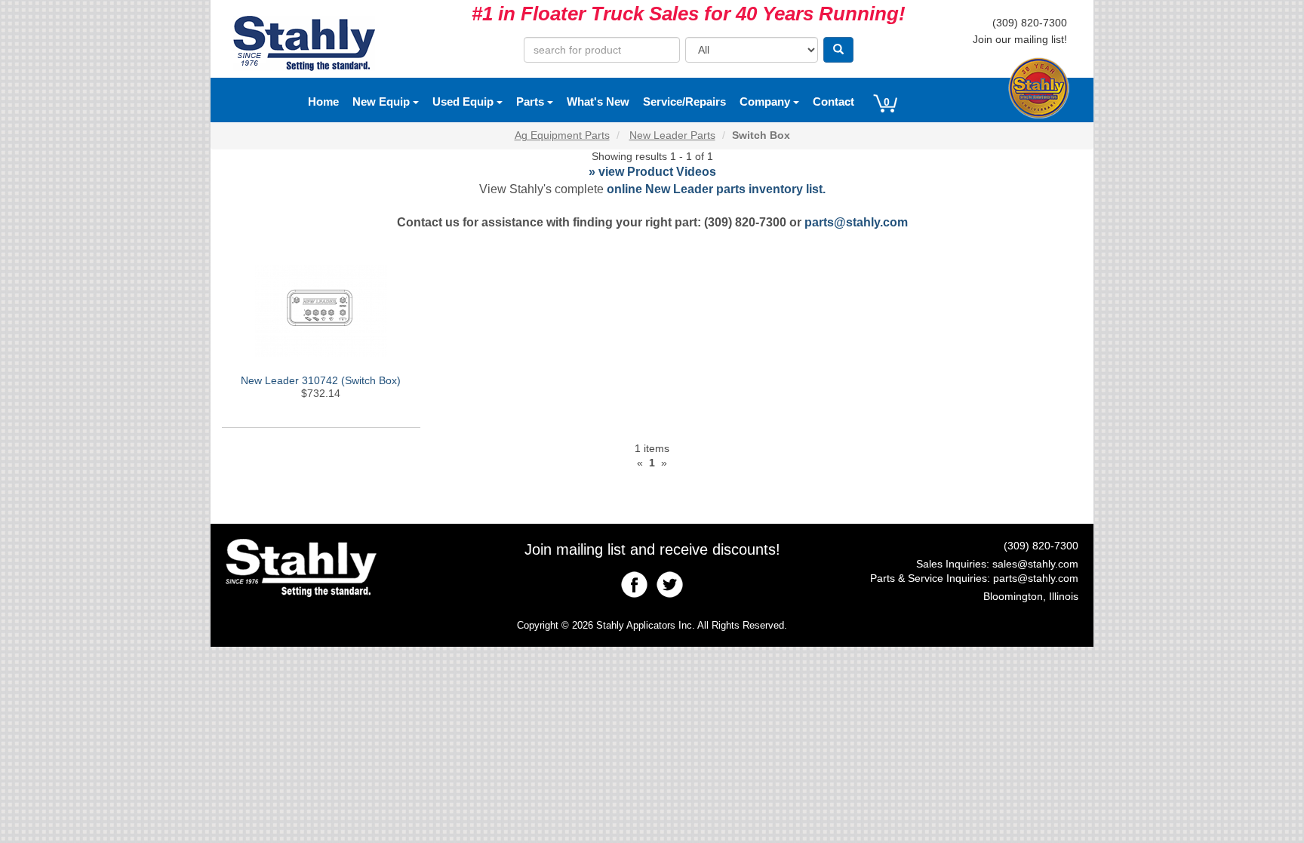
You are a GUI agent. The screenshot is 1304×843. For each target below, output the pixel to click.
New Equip (382, 101)
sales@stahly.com (1035, 564)
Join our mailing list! (1020, 39)
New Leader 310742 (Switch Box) (321, 380)
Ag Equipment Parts (562, 135)
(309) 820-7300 (1029, 23)
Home (323, 101)
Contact (833, 101)
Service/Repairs (684, 101)
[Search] (838, 50)
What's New (598, 101)
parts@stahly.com (856, 222)
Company (766, 101)
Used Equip (464, 101)
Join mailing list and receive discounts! (652, 549)
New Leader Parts (672, 135)
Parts (531, 101)
